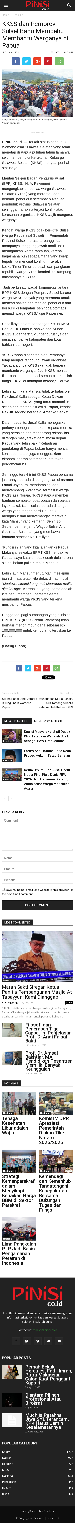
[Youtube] (59, 1341)
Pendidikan (9, 1482)
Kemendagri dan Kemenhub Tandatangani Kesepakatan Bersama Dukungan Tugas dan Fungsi (55, 1193)
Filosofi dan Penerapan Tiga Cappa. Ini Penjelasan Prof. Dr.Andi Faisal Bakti (48, 1033)
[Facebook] (16, 1341)
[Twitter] (27, 1341)
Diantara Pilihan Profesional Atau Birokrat (43, 1399)
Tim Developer (47, 1511)
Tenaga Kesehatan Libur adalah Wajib (15, 1126)
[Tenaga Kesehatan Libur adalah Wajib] (19, 1103)
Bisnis (6, 1494)
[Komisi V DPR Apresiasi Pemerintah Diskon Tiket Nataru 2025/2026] (56, 1103)
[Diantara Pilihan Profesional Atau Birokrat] (12, 1400)
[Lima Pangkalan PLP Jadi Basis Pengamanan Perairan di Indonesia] (19, 1229)
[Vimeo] (38, 1341)
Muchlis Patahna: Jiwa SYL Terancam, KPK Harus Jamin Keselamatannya (47, 1421)
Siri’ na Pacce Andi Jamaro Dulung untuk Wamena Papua (19, 703)
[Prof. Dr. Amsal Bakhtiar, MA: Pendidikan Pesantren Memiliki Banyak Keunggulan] (12, 1058)
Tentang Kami (27, 1511)
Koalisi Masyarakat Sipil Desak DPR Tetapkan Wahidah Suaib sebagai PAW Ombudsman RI (47, 736)
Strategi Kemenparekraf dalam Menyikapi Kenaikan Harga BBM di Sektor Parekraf (19, 1191)
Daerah (7, 1458)
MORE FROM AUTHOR (48, 721)
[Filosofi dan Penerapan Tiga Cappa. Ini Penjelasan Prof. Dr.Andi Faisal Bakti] (12, 1030)
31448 (70, 52)
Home (5, 15)
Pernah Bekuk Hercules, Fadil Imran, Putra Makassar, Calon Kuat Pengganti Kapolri (48, 1375)
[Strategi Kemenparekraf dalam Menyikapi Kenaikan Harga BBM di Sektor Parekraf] (19, 1161)
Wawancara (9, 980)
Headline (18, 15)
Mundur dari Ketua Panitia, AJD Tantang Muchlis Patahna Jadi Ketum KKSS (56, 703)
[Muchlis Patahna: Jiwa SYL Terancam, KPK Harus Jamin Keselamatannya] (12, 1420)
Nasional (7, 1113)
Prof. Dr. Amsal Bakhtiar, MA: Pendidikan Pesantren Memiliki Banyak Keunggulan (49, 1061)
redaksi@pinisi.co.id (45, 1330)
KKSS (5, 1470)
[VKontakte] (48, 1341)
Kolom (6, 1452)
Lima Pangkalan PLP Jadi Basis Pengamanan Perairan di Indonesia (19, 1253)
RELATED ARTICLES (16, 721)
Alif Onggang (10, 1002)
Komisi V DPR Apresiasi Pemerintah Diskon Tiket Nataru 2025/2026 (54, 1130)
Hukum (6, 1488)
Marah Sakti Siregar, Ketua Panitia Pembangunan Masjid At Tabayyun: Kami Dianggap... (37, 992)
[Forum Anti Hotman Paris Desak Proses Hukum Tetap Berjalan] (12, 755)
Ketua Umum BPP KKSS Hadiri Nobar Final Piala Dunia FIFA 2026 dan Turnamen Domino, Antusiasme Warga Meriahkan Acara (47, 779)
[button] (69, 5)
